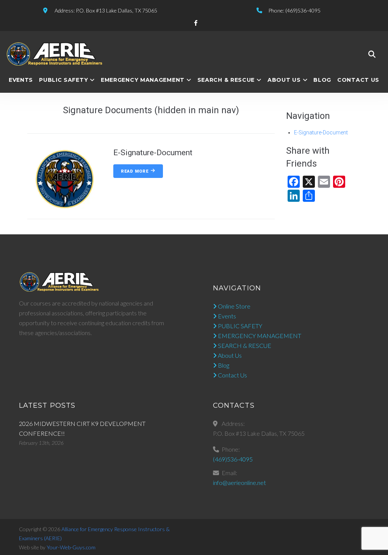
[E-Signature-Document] (64, 215)
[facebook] (196, 22)
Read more (135, 171)
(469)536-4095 (233, 459)
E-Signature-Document (321, 132)
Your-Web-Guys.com (71, 547)
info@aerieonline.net (239, 482)
